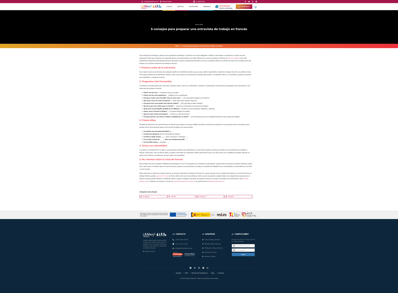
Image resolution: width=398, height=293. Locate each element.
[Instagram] (252, 1)
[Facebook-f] (245, 1)
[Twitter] (249, 1)
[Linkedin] (256, 1)
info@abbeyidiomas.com (215, 181)
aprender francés (162, 176)
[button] (153, 196)
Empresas (207, 7)
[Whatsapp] (207, 268)
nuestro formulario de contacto (183, 181)
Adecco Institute (233, 58)
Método (181, 7)
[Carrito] (255, 7)
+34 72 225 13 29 (224, 6)
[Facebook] (190, 268)
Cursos (169, 7)
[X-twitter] (195, 268)
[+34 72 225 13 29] (216, 6)
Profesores (193, 7)
